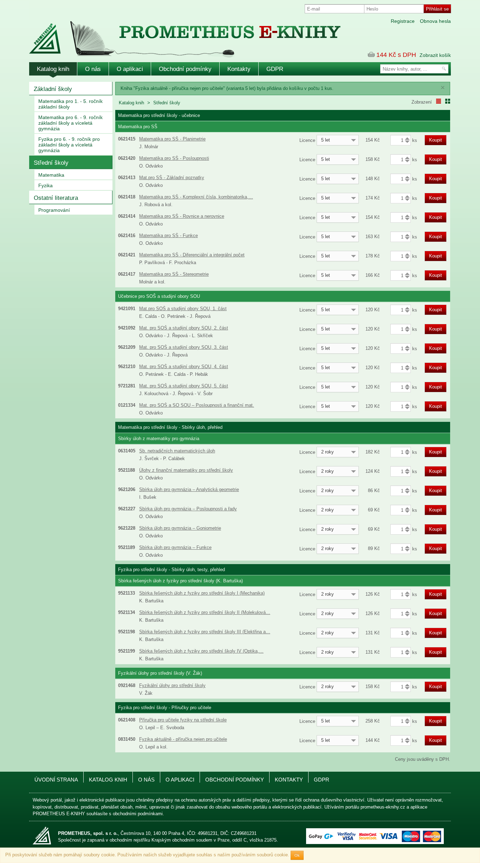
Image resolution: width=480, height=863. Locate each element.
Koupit (435, 140)
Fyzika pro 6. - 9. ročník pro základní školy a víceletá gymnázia (69, 144)
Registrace (403, 21)
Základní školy (53, 89)
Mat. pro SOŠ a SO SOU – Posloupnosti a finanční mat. (196, 405)
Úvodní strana (56, 780)
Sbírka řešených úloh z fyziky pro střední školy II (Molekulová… (204, 612)
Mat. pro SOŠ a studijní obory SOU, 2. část (183, 328)
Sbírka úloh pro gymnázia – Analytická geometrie (189, 489)
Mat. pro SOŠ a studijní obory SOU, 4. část (183, 366)
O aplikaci (130, 69)
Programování (54, 210)
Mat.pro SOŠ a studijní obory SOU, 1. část (183, 308)
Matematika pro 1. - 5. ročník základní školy (70, 104)
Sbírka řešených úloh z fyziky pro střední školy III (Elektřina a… (204, 631)
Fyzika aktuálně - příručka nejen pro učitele (183, 739)
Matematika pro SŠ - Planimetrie (172, 139)
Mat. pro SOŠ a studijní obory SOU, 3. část (183, 347)
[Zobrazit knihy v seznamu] (438, 101)
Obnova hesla (435, 21)
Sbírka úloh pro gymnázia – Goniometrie (180, 528)
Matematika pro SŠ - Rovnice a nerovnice (181, 216)
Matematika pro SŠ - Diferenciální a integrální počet (192, 254)
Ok (297, 855)
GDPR (274, 69)
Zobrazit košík (435, 55)
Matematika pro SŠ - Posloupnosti (174, 158)
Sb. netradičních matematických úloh (177, 450)
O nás (93, 69)
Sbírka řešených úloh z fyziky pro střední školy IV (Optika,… (201, 651)
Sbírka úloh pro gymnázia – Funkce (175, 547)
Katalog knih (53, 69)
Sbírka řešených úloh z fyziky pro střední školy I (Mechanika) (202, 593)
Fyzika (45, 185)
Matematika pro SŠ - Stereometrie (174, 274)
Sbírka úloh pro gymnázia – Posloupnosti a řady (188, 508)
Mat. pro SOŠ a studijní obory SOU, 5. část (183, 385)
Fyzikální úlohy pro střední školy (172, 685)
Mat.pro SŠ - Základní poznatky (171, 177)
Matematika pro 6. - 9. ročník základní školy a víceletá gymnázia (70, 123)
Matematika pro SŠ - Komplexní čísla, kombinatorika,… (196, 197)
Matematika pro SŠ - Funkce (168, 235)
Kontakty (239, 69)
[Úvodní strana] (169, 34)
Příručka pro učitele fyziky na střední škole (183, 720)
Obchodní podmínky (185, 69)
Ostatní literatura (56, 198)
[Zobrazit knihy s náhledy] (447, 101)
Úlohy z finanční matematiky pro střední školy (186, 470)
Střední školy (51, 162)
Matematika (51, 175)
